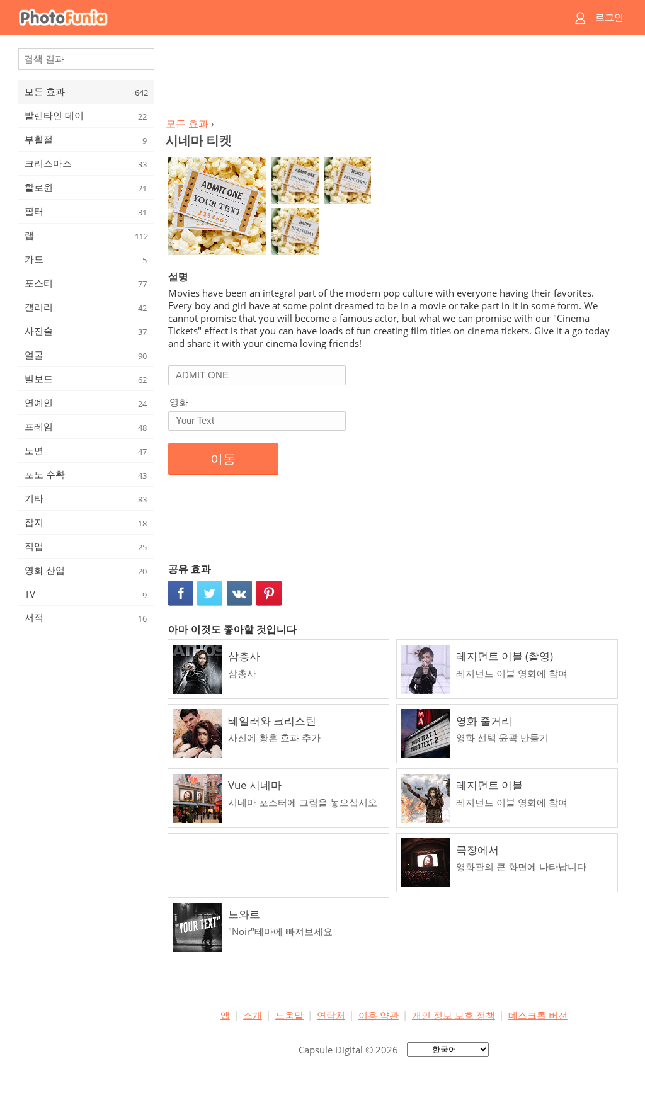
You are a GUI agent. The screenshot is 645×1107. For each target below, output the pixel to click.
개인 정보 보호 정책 (453, 1015)
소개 (252, 1015)
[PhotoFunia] (274, 17)
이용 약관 (378, 1015)
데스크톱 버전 (538, 1015)
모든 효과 (187, 123)
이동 (223, 459)
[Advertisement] (393, 79)
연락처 (331, 1015)
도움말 (289, 1015)
